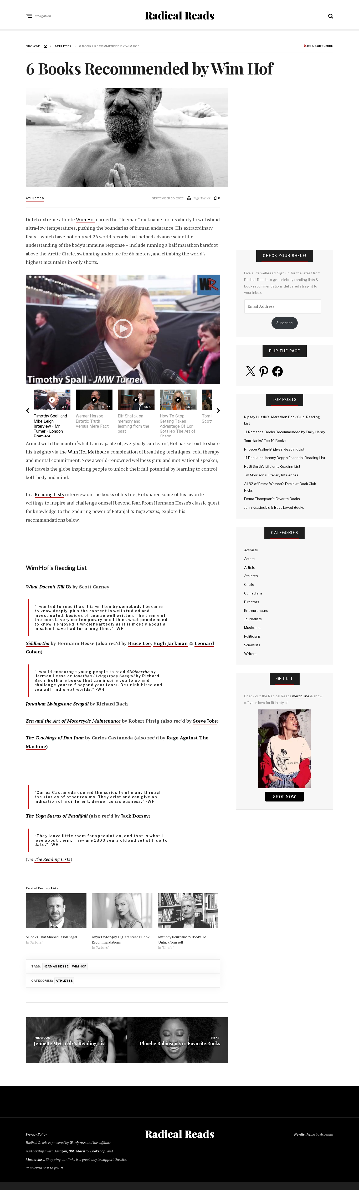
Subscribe (284, 323)
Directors (251, 602)
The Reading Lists (52, 859)
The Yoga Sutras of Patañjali (57, 816)
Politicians (252, 636)
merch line (300, 696)
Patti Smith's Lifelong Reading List (272, 466)
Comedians (253, 593)
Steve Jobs (205, 721)
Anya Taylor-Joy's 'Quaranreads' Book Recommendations (121, 939)
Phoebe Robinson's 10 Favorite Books (180, 1043)
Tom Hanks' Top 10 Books (265, 440)
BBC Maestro (79, 1150)
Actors (249, 559)
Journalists (253, 619)
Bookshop (97, 1150)
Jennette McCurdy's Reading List (70, 1043)
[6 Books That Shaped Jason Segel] (56, 910)
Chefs (249, 584)
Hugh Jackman (170, 643)
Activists (251, 550)
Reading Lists (49, 494)
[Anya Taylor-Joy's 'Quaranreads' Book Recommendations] (122, 910)
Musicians (252, 628)
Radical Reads (179, 15)
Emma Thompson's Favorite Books (272, 499)
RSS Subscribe (319, 46)
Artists (249, 567)
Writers (250, 654)
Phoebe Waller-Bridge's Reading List (274, 449)
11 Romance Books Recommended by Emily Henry (284, 432)
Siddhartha (37, 643)
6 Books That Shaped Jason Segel (51, 936)
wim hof (79, 966)
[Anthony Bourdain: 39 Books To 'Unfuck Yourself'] (188, 910)
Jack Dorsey (135, 816)
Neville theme (304, 1134)
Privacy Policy (36, 1134)
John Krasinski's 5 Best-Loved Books (274, 507)
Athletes (35, 198)
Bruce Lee (139, 643)
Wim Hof (85, 219)
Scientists (252, 645)
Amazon (60, 1150)
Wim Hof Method (86, 451)
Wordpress (77, 1142)
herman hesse (56, 966)
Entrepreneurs (256, 610)
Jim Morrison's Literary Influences (271, 475)
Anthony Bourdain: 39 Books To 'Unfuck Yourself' (182, 939)
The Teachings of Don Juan (55, 737)
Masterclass (35, 1159)
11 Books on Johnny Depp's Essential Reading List (284, 458)
